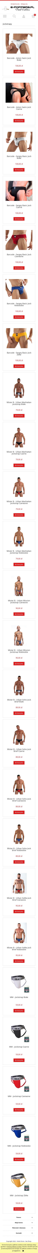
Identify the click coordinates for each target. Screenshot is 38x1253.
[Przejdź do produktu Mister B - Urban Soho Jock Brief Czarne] (19, 734)
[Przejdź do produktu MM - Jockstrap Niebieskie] (19, 1131)
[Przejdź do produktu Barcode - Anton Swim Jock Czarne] (19, 93)
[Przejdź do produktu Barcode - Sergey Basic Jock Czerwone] (19, 240)
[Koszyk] (33, 16)
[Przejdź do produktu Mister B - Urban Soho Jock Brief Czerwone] (19, 784)
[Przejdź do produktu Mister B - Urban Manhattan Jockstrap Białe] (19, 387)
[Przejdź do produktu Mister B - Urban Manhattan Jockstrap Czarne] (19, 437)
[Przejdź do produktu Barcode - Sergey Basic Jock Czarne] (19, 191)
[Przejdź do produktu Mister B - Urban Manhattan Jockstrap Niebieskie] (19, 536)
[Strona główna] (19, 8)
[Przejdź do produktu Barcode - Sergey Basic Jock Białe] (19, 142)
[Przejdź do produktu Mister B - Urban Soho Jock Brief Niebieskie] (19, 833)
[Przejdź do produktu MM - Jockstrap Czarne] (19, 1032)
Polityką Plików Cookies (14, 1247)
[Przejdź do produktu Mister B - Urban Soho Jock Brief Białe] (19, 685)
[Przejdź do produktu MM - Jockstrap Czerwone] (19, 1081)
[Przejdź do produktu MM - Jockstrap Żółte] (19, 1180)
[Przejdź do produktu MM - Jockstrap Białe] (19, 982)
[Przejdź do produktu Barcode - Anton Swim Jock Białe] (19, 44)
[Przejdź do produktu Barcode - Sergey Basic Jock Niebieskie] (19, 289)
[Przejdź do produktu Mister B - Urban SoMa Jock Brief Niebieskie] (19, 933)
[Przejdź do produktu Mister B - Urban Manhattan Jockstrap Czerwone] (19, 486)
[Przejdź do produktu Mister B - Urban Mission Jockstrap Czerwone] (19, 586)
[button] (5, 16)
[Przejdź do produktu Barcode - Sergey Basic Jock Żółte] (19, 338)
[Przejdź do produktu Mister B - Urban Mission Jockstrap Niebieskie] (19, 635)
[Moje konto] (23, 16)
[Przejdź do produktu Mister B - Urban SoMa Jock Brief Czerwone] (19, 883)
